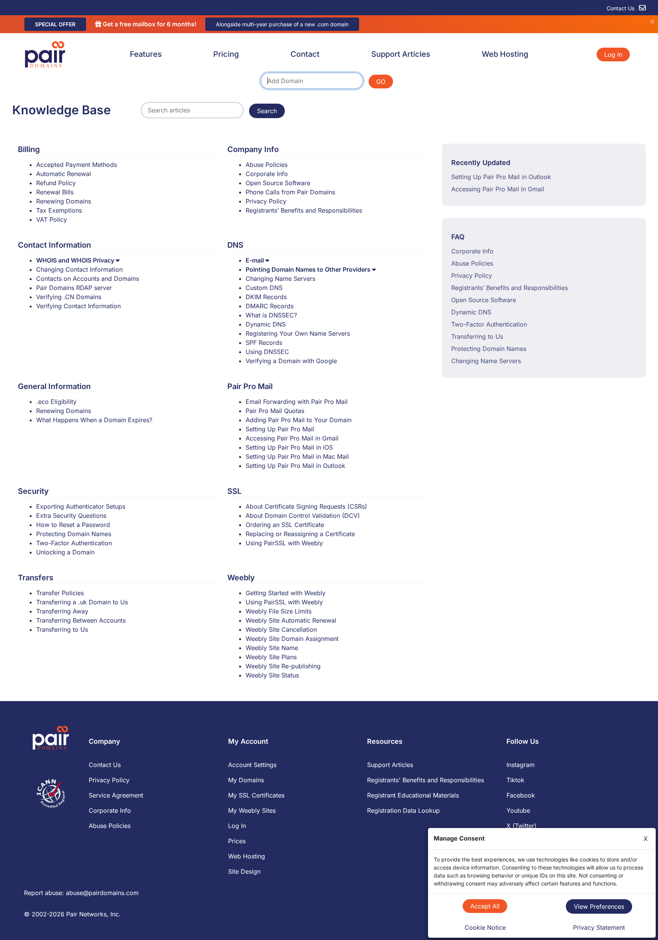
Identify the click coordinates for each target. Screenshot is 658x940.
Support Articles (400, 54)
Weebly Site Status (272, 675)
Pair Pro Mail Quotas (275, 411)
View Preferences (599, 906)
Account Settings (252, 765)
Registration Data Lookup (403, 810)
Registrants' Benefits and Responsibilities (425, 780)
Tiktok (515, 780)
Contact (305, 54)
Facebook (520, 795)
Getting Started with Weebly (286, 593)
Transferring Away (62, 611)
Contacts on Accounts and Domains (87, 278)
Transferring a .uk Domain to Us (82, 602)
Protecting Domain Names (73, 534)
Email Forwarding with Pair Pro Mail (297, 401)
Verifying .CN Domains (68, 297)
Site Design (244, 871)
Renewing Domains (63, 201)
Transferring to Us (62, 629)
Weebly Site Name (272, 648)
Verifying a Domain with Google (291, 361)
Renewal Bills (54, 192)
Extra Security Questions (71, 515)
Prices (237, 841)
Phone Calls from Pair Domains (290, 192)
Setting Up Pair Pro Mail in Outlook (295, 465)
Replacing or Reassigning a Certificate (300, 534)
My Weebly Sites (252, 810)
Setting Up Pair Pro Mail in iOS (289, 447)
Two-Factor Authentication (74, 543)
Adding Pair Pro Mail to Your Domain (298, 420)
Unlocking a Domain (65, 552)
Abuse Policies (266, 164)
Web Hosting (505, 54)
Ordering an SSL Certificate (285, 524)
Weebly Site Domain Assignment (292, 638)
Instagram (520, 765)
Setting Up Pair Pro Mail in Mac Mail (297, 456)
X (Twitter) (521, 826)
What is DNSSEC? (271, 315)
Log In (613, 54)
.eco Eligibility (56, 401)
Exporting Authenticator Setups (80, 506)
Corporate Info (267, 174)
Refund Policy (56, 183)
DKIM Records (266, 297)
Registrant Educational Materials (413, 795)
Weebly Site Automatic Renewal (291, 620)
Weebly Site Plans (271, 657)
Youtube (518, 810)
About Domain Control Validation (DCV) (303, 515)
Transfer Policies (60, 593)
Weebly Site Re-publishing (283, 666)
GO (380, 81)
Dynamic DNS (266, 324)
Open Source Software (278, 183)
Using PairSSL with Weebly (284, 543)
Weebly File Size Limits (278, 611)
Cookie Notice (485, 927)
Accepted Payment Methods (76, 164)
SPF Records (264, 342)
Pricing (226, 54)
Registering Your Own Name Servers (298, 333)
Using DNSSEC (267, 352)
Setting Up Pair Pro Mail (280, 429)
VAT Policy (51, 219)
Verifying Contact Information (78, 306)
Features (146, 54)
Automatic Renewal (63, 174)
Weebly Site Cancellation (281, 629)
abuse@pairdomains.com (102, 893)
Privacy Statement (599, 927)
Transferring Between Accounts (81, 620)
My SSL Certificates (256, 795)
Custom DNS (264, 287)
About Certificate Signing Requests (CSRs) (306, 506)
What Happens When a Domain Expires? (94, 420)
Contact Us (621, 8)
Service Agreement (116, 795)
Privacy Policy (266, 201)
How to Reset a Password (73, 524)
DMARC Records (270, 306)
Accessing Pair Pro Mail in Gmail (292, 438)
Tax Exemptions (59, 210)
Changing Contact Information (79, 269)
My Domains (246, 780)
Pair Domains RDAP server (74, 287)
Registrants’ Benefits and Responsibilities (304, 210)
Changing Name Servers (280, 278)
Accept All (485, 906)
